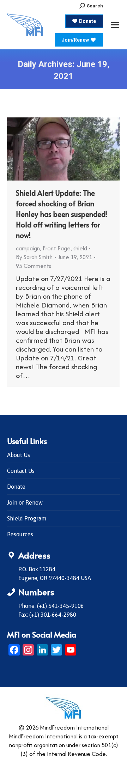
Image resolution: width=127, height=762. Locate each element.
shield (80, 248)
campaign (28, 248)
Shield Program (26, 518)
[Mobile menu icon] (115, 25)
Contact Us (21, 471)
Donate (16, 486)
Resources (20, 534)
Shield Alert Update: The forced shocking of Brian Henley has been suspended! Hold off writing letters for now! (61, 214)
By (34, 257)
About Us (18, 455)
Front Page (57, 248)
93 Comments (33, 266)
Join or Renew (25, 502)
